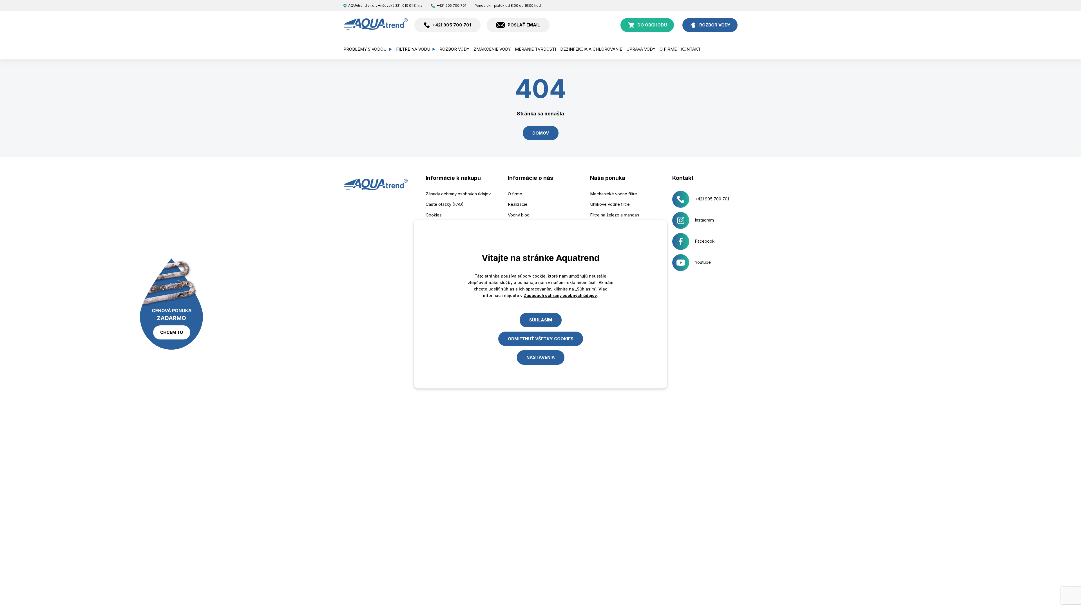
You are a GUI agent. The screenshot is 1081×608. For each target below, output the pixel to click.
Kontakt (691, 49)
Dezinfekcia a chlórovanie (591, 49)
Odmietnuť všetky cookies (540, 338)
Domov (540, 133)
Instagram (704, 220)
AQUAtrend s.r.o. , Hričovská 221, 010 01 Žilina (385, 5)
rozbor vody (715, 25)
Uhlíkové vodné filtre (610, 204)
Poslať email (524, 25)
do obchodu (652, 25)
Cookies (434, 215)
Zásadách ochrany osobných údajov (560, 295)
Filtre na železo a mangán (614, 215)
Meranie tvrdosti (535, 49)
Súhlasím (540, 320)
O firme (668, 49)
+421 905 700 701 (451, 5)
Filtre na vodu (413, 49)
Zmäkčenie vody (492, 49)
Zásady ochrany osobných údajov (458, 193)
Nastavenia (540, 357)
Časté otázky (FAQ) (445, 204)
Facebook (704, 241)
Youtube (703, 262)
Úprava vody (640, 49)
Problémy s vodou (365, 49)
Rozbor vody (454, 49)
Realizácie (518, 204)
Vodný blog (519, 215)
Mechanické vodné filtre (613, 193)
